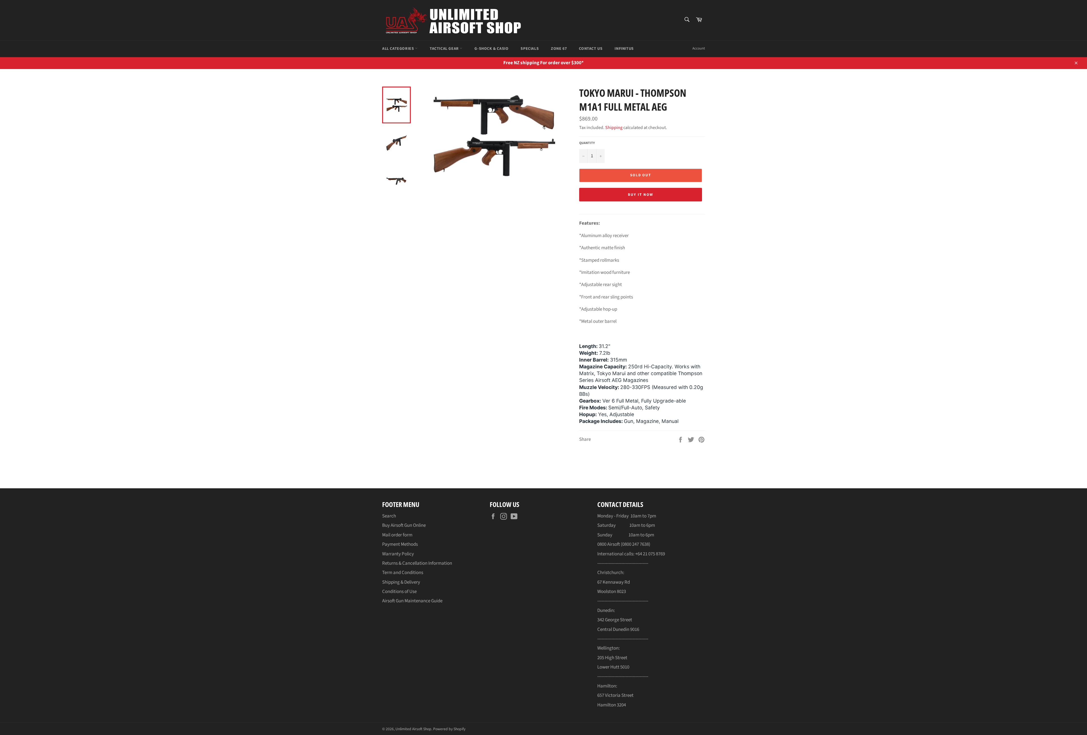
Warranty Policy (398, 554)
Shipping (613, 127)
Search (389, 516)
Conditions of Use (399, 591)
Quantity (587, 143)
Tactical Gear (445, 48)
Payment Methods (400, 544)
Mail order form (397, 535)
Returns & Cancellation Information (417, 563)
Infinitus (624, 48)
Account (698, 48)
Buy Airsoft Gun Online (404, 525)
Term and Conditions (402, 572)
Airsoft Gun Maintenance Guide (412, 601)
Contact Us (590, 48)
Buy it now (640, 194)
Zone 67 (559, 48)
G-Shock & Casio (491, 48)
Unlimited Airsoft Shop (413, 729)
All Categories (398, 48)
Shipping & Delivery (401, 582)
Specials (530, 48)
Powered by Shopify (449, 729)
